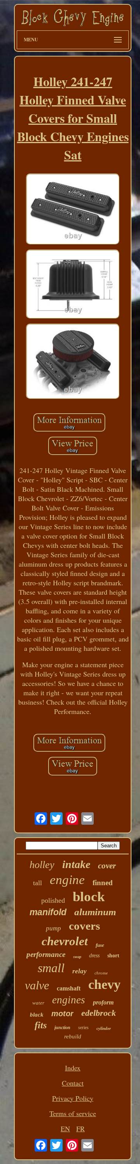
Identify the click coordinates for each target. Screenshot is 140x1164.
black (37, 1015)
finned (103, 883)
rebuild (72, 1036)
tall (37, 883)
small (51, 968)
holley (42, 864)
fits (41, 1025)
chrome (101, 973)
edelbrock (98, 1013)
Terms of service (72, 1113)
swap (77, 957)
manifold (48, 912)
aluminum (95, 912)
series (83, 1027)
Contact (73, 1083)
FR (80, 1128)
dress (94, 955)
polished (53, 900)
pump (53, 928)
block (89, 896)
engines (68, 1000)
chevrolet (65, 941)
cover (107, 865)
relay (79, 971)
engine (67, 880)
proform (103, 1002)
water (38, 1003)
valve (37, 985)
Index (72, 1067)
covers (84, 926)
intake (76, 864)
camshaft (68, 988)
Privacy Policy (72, 1098)
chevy (104, 984)
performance (45, 954)
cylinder (103, 1028)
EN (65, 1128)
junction (62, 1027)
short (113, 955)
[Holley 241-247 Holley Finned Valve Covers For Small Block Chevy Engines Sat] (73, 210)
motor (62, 1013)
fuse (100, 945)
